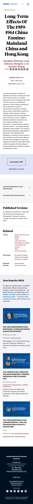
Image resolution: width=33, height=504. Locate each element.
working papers (17, 286)
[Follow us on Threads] (18, 491)
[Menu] (28, 4)
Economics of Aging (21, 255)
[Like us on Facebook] (22, 491)
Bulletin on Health (9, 294)
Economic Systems (21, 251)
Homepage (16, 477)
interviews (6, 301)
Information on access (16, 169)
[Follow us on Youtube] (26, 491)
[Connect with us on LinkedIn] (11, 491)
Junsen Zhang (16, 66)
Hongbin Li (20, 64)
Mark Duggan (16, 338)
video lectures (22, 299)
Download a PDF (16, 162)
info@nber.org (16, 469)
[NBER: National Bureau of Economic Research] (10, 4)
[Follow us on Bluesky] (15, 491)
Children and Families (21, 257)
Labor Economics (20, 241)
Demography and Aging (22, 243)
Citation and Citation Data (14, 195)
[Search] (23, 4)
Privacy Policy (16, 485)
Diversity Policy (16, 483)
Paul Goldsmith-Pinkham (20, 433)
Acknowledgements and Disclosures (13, 187)
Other (16, 249)
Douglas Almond (13, 61)
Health (17, 239)
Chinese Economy (20, 265)
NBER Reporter (8, 292)
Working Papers (9, 10)
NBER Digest (21, 292)
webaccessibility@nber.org (16, 471)
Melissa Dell (16, 384)
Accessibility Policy (16, 481)
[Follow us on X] (7, 491)
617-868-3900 (16, 467)
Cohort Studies (19, 263)
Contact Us (16, 462)
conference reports (9, 299)
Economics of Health (21, 259)
